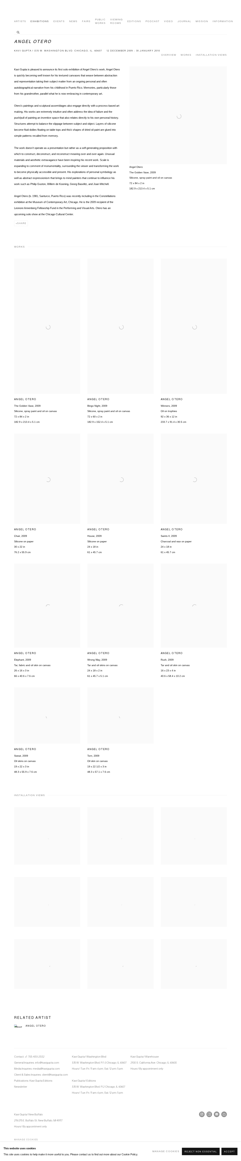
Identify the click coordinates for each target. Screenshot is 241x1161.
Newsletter (20, 1086)
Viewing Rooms (116, 21)
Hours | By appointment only (147, 1068)
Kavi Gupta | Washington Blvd (89, 1056)
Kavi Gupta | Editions (84, 1080)
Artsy (209, 1114)
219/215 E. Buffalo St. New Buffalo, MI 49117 (38, 1120)
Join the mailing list (216, 1114)
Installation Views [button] (211, 55)
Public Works (100, 21)
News (73, 21)
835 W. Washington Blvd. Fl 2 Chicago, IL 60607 (98, 1086)
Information (223, 21)
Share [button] (21, 223)
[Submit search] (18, 32)
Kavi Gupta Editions (40, 1080)
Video (168, 21)
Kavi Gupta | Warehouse (145, 1056)
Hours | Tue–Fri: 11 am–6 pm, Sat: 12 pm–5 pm (97, 1068)
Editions (134, 21)
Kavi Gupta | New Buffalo (28, 1114)
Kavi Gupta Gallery (31, 9)
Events (59, 21)
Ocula (224, 1114)
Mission (202, 21)
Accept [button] (229, 1151)
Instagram (202, 1114)
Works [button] (186, 55)
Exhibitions (40, 21)
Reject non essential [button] (201, 1151)
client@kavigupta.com (55, 1074)
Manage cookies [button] (26, 1139)
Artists (20, 21)
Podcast (152, 21)
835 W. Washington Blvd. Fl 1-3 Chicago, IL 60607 (99, 1062)
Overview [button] (168, 55)
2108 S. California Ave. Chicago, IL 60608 (154, 1062)
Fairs (86, 21)
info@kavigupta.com (47, 1062)
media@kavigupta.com (46, 1068)
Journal (184, 21)
